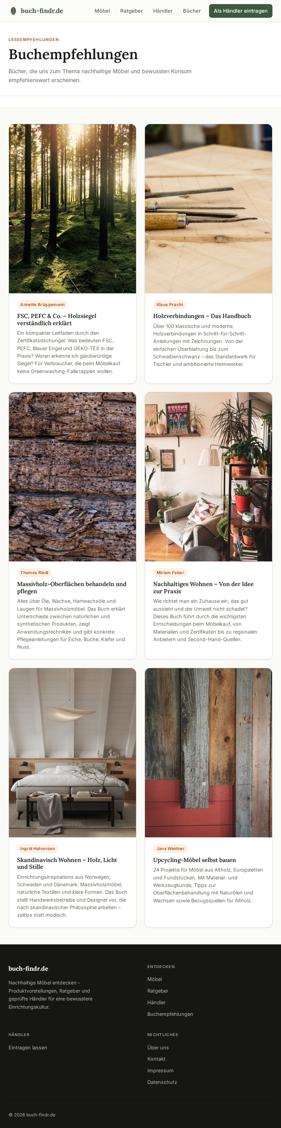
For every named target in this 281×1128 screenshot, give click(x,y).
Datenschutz (162, 1082)
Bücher (192, 11)
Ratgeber (131, 11)
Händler (163, 11)
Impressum (160, 1070)
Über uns (158, 1047)
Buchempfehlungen (170, 1014)
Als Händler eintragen (241, 11)
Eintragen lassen (28, 1047)
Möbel (102, 11)
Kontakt (156, 1059)
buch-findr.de (28, 968)
